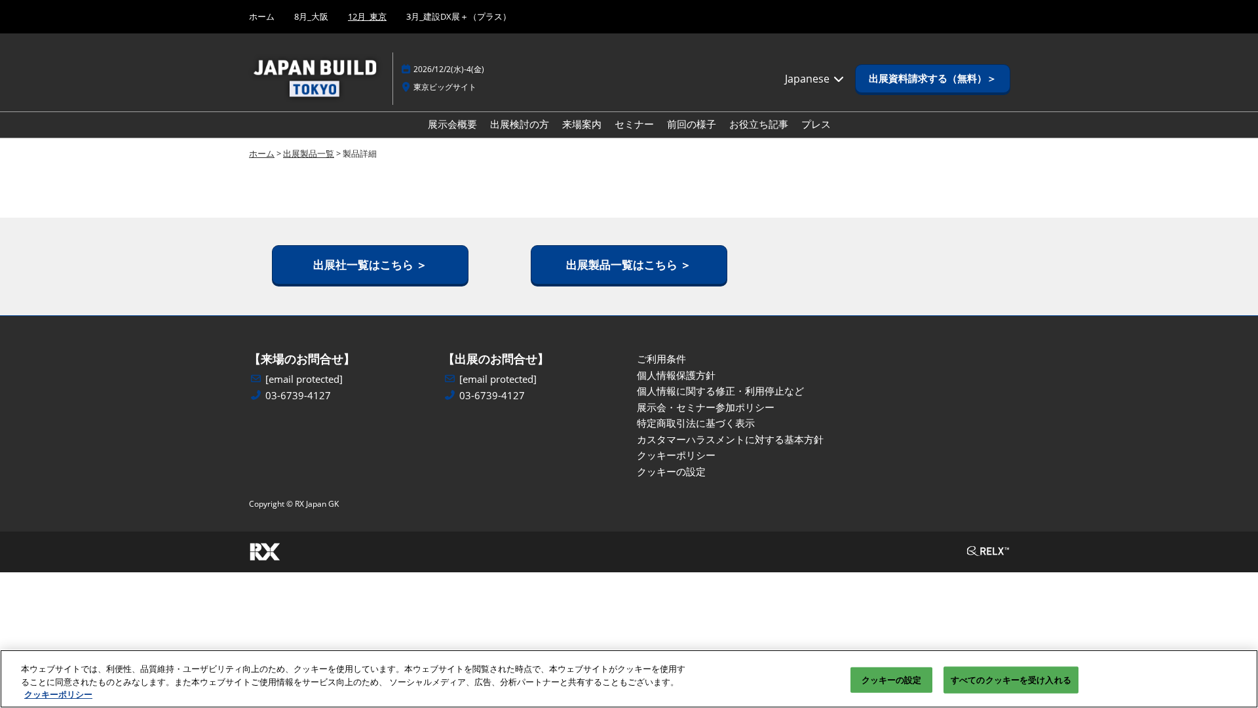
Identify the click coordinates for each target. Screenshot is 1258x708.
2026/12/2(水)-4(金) (448, 69)
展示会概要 (452, 123)
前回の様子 (691, 123)
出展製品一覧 (308, 153)
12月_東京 (367, 16)
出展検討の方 (519, 123)
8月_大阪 (311, 16)
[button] (932, 78)
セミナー (634, 123)
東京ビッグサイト (444, 86)
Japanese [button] (808, 78)
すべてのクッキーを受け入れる (1011, 679)
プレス (816, 123)
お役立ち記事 (758, 123)
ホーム (262, 16)
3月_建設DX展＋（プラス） (458, 16)
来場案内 (581, 123)
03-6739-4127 (298, 395)
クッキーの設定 (892, 679)
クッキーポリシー (58, 694)
